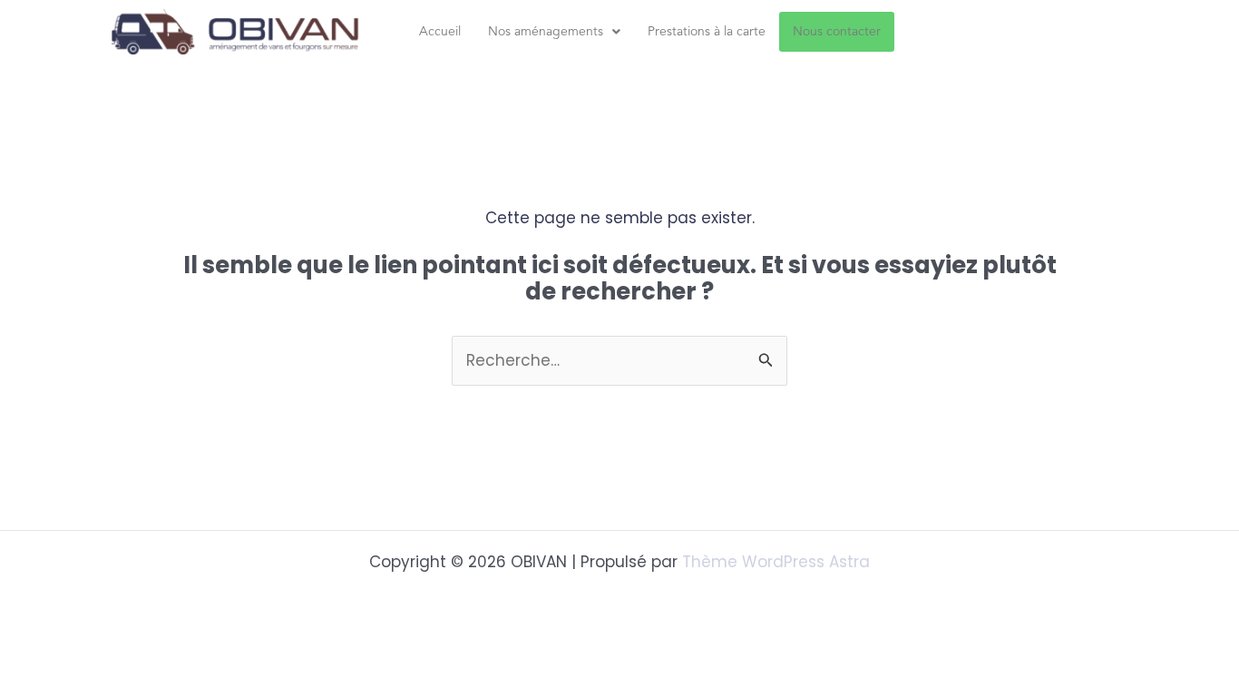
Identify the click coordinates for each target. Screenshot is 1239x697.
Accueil (440, 31)
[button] (554, 32)
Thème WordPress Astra (776, 562)
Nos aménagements (545, 31)
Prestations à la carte (707, 31)
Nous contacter (837, 31)
